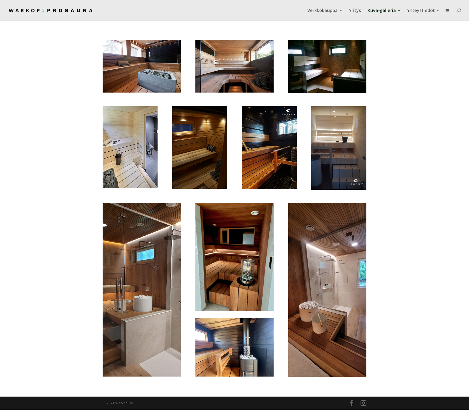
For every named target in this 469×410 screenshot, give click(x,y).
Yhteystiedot (421, 11)
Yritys (355, 11)
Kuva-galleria (381, 11)
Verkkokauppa (322, 11)
